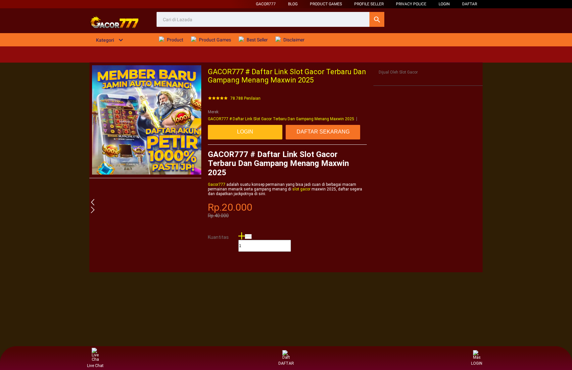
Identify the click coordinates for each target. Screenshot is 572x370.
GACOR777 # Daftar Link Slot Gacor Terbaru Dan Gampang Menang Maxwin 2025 (281, 119)
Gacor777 (266, 4)
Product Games (326, 4)
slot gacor (301, 189)
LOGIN (444, 4)
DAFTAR (469, 4)
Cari (376, 19)
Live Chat (95, 365)
